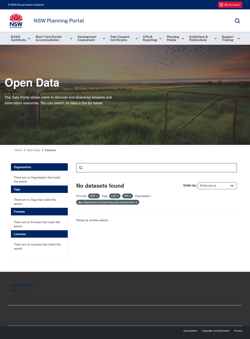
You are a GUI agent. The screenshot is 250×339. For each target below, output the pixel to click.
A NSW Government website (26, 4)
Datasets (50, 150)
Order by (189, 185)
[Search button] (81, 167)
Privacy (238, 330)
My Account (232, 4)
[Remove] (97, 196)
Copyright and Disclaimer (215, 330)
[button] (20, 38)
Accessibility (190, 330)
